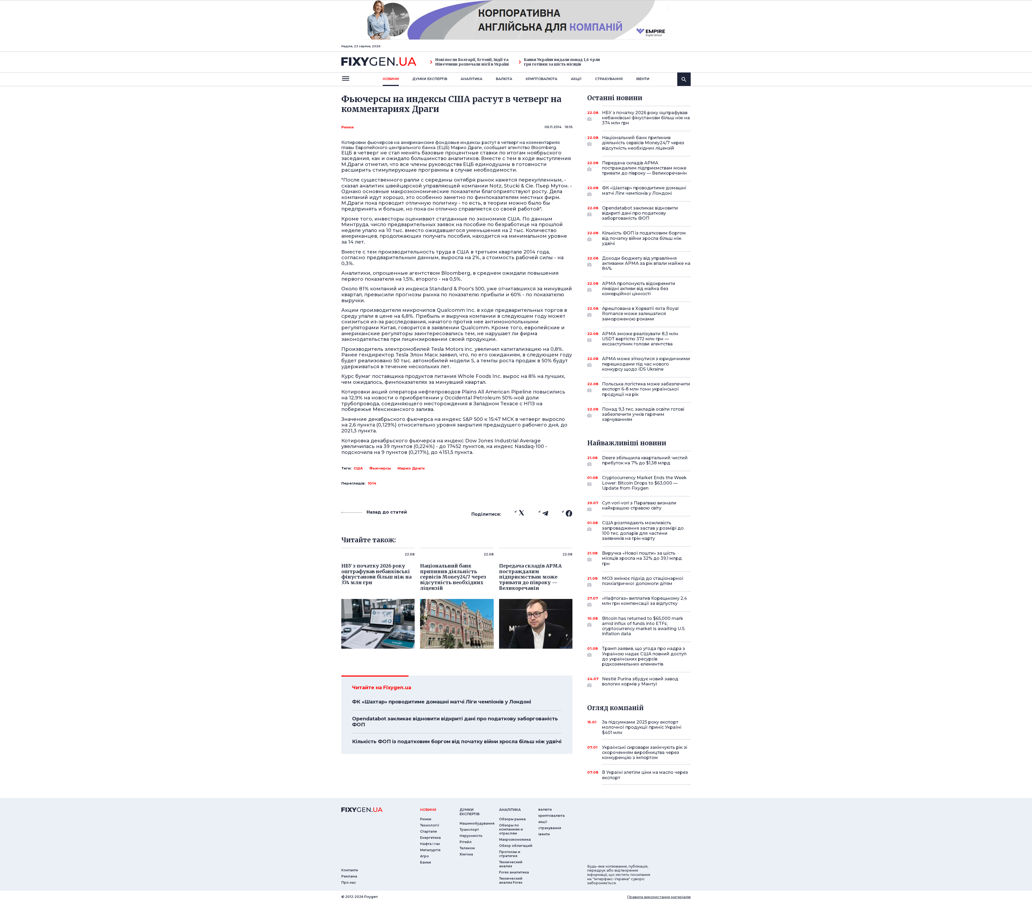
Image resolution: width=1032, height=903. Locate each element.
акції (576, 79)
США (358, 468)
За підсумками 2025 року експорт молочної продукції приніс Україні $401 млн (641, 727)
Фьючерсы (380, 468)
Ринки (347, 127)
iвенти (642, 79)
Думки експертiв (429, 79)
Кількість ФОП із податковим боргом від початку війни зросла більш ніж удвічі (456, 742)
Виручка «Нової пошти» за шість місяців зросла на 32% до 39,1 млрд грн (642, 558)
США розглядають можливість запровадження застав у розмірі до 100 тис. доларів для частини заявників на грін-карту (643, 530)
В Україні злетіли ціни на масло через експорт (645, 775)
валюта (504, 79)
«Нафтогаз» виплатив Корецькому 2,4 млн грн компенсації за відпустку (644, 601)
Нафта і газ (430, 844)
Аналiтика (471, 79)
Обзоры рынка (512, 819)
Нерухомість (471, 836)
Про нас (348, 882)
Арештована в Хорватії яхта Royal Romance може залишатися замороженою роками (640, 313)
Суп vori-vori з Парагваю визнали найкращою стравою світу (639, 505)
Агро (424, 856)
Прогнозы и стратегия (509, 854)
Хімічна (466, 854)
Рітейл (466, 842)
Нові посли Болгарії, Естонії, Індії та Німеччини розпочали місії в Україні (472, 62)
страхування (609, 79)
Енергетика (430, 838)
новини (391, 79)
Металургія (430, 850)
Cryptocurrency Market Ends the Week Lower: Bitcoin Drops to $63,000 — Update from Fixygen (644, 482)
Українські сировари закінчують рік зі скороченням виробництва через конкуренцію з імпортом (644, 752)
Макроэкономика (515, 839)
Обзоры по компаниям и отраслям (511, 829)
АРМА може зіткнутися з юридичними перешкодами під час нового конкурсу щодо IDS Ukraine (646, 363)
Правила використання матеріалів (659, 897)
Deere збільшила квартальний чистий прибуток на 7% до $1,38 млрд (645, 460)
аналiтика (510, 809)
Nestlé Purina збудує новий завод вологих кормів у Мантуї (640, 681)
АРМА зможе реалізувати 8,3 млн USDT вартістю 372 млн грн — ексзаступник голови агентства (640, 338)
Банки (425, 862)
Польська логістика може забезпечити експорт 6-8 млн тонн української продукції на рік (646, 389)
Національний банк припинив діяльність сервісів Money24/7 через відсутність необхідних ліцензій (643, 142)
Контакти (349, 870)
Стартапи (428, 831)
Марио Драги (411, 468)
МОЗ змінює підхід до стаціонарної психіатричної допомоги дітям (642, 581)
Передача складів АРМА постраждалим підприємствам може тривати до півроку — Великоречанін (644, 168)
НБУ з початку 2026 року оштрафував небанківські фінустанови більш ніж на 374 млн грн (646, 117)
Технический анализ (510, 864)
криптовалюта (541, 79)
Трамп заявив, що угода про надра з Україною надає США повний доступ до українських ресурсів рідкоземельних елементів (644, 656)
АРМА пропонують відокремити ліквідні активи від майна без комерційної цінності (638, 288)
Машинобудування (477, 823)
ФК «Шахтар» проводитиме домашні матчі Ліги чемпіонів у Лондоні (441, 702)
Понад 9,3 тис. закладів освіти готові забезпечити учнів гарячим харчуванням (643, 414)
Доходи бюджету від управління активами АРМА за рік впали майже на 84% (646, 263)
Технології (429, 825)
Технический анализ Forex (510, 880)
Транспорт (469, 830)
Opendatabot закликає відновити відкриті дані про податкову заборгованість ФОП (455, 722)
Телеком (467, 848)
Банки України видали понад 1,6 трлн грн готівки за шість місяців (562, 62)
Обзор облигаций (515, 846)
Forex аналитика (514, 872)
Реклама (349, 876)
